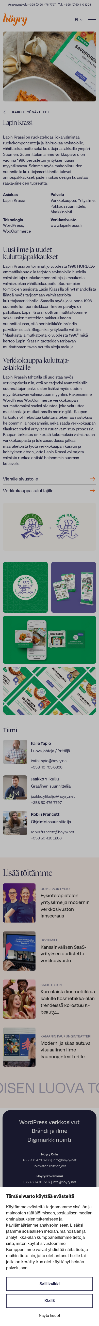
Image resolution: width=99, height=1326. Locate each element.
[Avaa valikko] (92, 19)
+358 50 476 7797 (36, 1182)
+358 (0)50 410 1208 (77, 4)
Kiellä (49, 1301)
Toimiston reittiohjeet (49, 1166)
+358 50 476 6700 (37, 1160)
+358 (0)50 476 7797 (42, 4)
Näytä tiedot (49, 1315)
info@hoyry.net (64, 1160)
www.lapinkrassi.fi (66, 225)
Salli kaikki (50, 1284)
